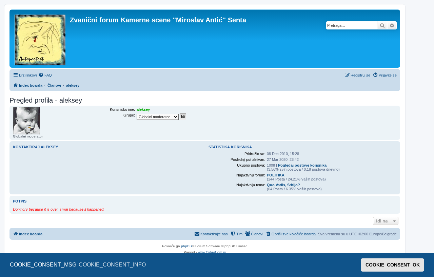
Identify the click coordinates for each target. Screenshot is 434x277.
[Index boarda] (40, 38)
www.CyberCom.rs (212, 252)
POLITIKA (275, 175)
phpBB (186, 246)
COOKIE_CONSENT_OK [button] (393, 265)
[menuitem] (45, 75)
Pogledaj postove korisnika (302, 165)
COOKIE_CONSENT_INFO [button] (112, 265)
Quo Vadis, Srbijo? (283, 185)
